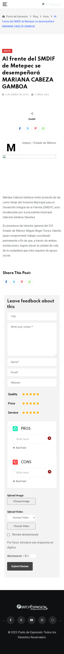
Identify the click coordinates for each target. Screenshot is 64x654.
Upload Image (15, 495)
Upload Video (15, 511)
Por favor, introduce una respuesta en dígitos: (30, 545)
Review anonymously (25, 534)
